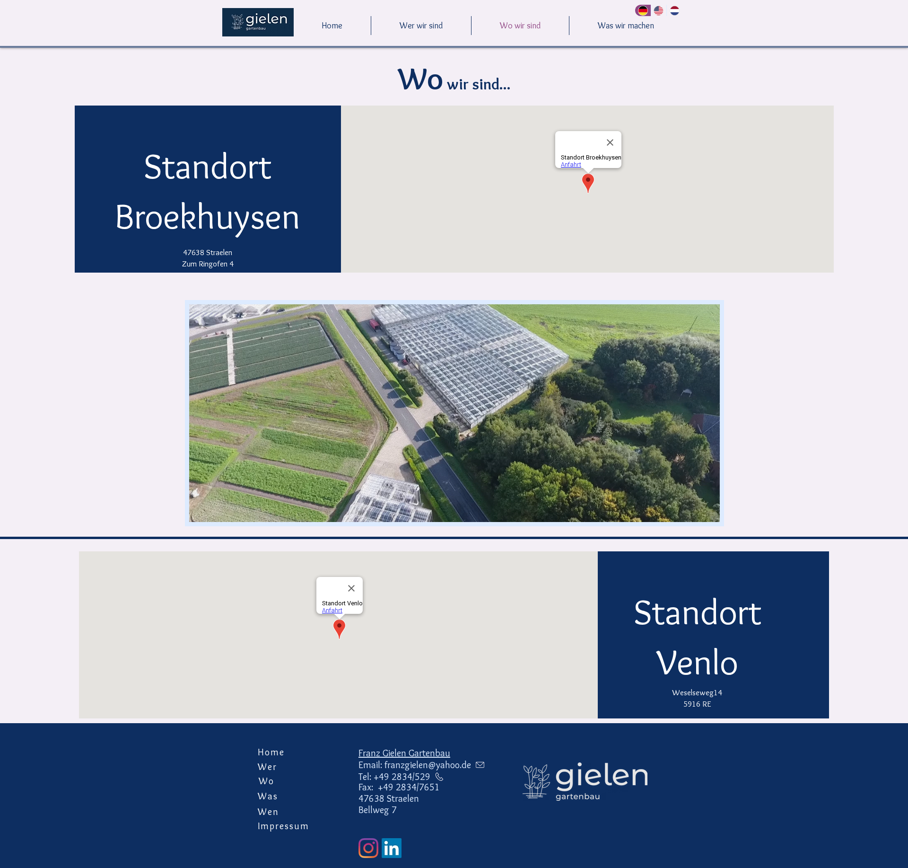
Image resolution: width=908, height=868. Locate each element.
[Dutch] (674, 10)
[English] (659, 10)
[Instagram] (368, 848)
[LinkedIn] (392, 848)
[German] (643, 10)
